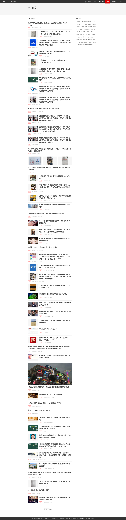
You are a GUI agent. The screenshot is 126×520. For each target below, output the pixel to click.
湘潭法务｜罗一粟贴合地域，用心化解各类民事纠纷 (45, 403)
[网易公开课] (90, 1)
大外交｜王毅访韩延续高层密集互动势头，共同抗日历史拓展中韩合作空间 (87, 21)
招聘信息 (62, 518)
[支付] (100, 1)
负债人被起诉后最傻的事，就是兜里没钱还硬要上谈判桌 (46, 213)
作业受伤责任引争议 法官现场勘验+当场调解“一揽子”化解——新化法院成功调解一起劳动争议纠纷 (55, 455)
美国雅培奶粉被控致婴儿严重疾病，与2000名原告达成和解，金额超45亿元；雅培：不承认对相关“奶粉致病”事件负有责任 (54, 129)
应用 (8, 1)
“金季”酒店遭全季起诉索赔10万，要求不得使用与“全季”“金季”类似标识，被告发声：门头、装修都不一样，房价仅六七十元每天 (54, 257)
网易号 (29, 27)
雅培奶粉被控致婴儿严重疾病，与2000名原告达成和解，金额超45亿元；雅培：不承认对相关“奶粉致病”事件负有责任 (55, 43)
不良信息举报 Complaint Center (79, 518)
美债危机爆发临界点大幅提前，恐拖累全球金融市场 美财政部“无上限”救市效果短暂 (87, 31)
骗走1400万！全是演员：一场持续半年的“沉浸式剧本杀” (87, 39)
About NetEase (48, 518)
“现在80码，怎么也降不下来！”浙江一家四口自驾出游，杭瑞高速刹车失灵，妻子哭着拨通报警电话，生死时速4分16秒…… (87, 29)
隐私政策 (70, 518)
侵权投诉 (92, 518)
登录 (108, 1)
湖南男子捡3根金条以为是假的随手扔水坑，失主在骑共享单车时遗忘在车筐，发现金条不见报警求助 (87, 26)
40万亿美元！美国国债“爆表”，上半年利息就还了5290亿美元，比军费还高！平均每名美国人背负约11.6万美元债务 (87, 34)
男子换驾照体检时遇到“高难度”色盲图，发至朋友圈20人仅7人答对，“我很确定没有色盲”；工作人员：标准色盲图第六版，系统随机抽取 (87, 37)
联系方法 (57, 518)
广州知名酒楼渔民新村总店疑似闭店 (85, 44)
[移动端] (86, 1)
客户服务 (66, 518)
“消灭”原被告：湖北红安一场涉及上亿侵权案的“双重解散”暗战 (48, 387)
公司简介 (53, 518)
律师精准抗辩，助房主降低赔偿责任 (51, 394)
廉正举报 (88, 518)
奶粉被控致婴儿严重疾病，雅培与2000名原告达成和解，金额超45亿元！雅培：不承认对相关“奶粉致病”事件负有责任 (55, 89)
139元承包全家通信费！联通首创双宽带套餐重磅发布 (87, 42)
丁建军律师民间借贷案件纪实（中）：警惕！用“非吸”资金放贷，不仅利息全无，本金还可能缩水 (54, 187)
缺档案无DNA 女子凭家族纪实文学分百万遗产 (43, 247)
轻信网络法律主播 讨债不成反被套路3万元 (53, 294)
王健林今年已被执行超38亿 (48, 329)
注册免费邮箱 (113, 1)
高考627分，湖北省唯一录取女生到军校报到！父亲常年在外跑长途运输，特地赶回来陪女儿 (87, 24)
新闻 (41, 468)
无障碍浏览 (13, 1)
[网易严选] (95, 1)
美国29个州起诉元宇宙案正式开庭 (39, 410)
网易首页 (4, 1)
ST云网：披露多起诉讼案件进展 (38, 490)
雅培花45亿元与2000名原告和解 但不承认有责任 (43, 108)
